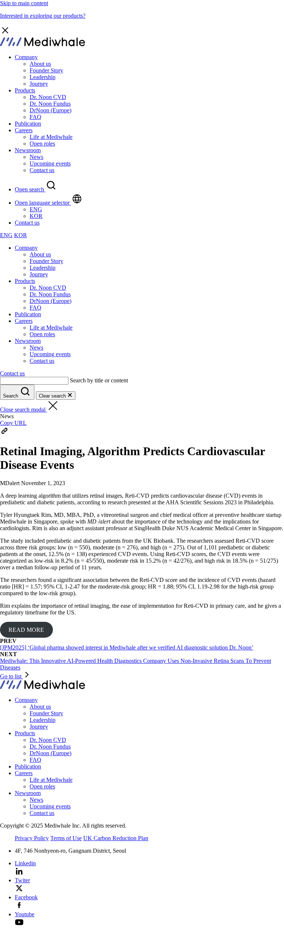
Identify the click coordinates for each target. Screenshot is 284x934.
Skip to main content (24, 3)
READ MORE (26, 630)
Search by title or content (99, 380)
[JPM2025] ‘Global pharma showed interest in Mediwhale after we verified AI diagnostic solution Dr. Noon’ (126, 647)
